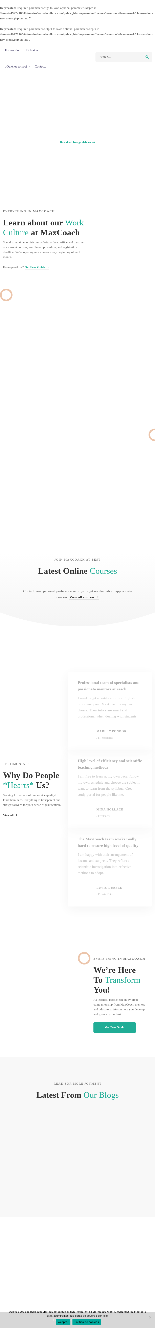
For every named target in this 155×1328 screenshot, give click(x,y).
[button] (77, 142)
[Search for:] (123, 56)
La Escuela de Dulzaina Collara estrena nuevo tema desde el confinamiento (75, 1178)
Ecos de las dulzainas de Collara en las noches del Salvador (128, 1171)
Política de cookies (86, 1322)
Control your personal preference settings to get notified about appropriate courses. (77, 594)
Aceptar (63, 1322)
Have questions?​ (24, 267)
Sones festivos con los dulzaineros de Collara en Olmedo (25, 1171)
